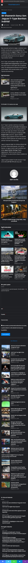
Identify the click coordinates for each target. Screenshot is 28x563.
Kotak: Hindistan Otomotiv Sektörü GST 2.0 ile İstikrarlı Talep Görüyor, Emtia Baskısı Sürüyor (7, 258)
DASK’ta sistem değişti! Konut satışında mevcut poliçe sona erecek (12, 455)
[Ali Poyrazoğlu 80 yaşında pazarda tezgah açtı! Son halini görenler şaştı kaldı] (6, 367)
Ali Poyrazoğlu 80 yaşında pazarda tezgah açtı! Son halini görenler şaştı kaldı (18, 367)
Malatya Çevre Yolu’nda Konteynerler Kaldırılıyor (17, 449)
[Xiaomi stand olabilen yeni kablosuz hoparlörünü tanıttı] (7, 269)
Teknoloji (10, 9)
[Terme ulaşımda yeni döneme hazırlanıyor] (6, 462)
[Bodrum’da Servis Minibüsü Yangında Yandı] (6, 348)
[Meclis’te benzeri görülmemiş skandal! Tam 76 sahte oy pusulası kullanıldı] (6, 433)
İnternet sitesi (4, 320)
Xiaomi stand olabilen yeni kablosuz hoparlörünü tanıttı (7, 275)
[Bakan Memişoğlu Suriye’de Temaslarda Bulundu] (6, 411)
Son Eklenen (14, 341)
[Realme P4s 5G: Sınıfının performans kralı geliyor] (7, 234)
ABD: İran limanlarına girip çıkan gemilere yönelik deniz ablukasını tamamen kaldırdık (18, 442)
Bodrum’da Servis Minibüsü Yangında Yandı (18, 346)
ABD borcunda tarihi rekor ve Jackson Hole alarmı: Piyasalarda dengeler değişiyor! (18, 382)
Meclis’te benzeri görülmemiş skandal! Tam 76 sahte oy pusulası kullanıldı (18, 433)
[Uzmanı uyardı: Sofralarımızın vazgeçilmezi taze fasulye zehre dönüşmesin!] (6, 484)
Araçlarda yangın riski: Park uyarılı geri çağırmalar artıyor (20, 275)
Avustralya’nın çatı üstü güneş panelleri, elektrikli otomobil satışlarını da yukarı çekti (20, 258)
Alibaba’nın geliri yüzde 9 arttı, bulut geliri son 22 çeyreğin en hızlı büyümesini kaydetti (18, 476)
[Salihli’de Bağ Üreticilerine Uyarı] (6, 404)
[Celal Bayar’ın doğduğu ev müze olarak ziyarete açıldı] (6, 375)
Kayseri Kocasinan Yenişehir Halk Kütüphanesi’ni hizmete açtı (18, 389)
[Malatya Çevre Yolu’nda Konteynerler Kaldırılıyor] (6, 450)
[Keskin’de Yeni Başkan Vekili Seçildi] (6, 417)
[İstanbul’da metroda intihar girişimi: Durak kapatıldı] (6, 361)
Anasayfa (4, 9)
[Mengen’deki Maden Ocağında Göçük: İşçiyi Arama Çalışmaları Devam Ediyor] (6, 424)
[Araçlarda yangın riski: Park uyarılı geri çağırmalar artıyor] (21, 269)
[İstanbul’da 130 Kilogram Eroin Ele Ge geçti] (6, 397)
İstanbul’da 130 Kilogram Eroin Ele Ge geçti (17, 396)
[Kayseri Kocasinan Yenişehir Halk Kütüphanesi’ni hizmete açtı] (6, 390)
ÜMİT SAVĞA (6, 25)
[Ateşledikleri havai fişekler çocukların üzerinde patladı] (6, 469)
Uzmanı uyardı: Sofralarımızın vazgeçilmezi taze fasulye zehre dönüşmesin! (18, 485)
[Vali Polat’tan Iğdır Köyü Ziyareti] (6, 354)
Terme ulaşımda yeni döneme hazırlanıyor (16, 461)
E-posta (3, 314)
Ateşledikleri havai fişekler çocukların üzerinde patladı (18, 467)
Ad (2, 308)
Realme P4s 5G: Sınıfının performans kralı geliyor (6, 241)
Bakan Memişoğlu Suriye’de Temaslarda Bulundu (18, 409)
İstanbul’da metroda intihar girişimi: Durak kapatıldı (15, 1)
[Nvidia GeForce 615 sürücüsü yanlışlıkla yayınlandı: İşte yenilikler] (21, 234)
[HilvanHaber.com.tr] (14, 4)
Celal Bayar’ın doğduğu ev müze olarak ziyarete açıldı (18, 373)
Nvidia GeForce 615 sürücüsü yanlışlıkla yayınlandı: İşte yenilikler (20, 241)
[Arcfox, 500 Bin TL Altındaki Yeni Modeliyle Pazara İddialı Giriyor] (5, 95)
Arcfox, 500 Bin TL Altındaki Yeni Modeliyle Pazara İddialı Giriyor (18, 95)
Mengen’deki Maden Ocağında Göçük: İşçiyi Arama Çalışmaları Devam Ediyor (18, 424)
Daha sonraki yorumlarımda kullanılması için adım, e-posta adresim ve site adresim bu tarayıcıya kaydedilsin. (14, 328)
